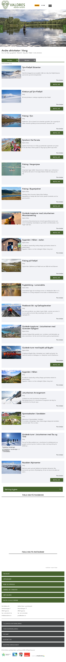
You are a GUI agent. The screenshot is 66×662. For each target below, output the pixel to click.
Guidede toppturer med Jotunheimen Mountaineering (38, 214)
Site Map (6, 634)
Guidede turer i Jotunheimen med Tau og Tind (39, 435)
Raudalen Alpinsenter (31, 463)
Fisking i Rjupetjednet (31, 189)
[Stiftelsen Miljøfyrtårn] (14, 655)
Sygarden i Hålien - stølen (33, 240)
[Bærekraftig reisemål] (6, 655)
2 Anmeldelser (6, 451)
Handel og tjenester (10, 589)
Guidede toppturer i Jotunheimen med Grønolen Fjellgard (38, 327)
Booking (37, 5)
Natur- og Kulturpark (10, 600)
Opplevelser (7, 579)
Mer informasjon (57, 80)
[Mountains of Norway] (21, 655)
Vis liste (9, 60)
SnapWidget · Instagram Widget (51, 567)
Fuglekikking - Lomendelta (33, 285)
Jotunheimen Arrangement (33, 393)
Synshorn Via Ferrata (31, 140)
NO (42, 5)
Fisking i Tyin (27, 116)
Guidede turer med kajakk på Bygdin (37, 348)
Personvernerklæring (10, 629)
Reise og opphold (9, 584)
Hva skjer (6, 573)
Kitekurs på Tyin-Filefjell (32, 92)
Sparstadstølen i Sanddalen (33, 414)
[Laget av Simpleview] (38, 656)
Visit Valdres (7, 595)
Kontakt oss (7, 639)
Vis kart (27, 60)
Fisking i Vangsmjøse (31, 164)
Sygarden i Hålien (29, 372)
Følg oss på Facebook (33, 495)
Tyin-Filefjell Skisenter (31, 67)
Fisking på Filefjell (30, 261)
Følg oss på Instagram (33, 552)
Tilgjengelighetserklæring (12, 623)
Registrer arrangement (11, 645)
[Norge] (27, 655)
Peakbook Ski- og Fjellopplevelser (36, 306)
